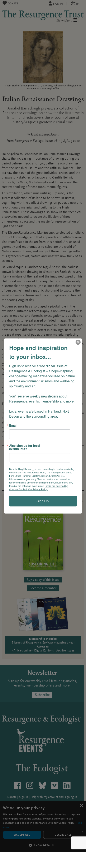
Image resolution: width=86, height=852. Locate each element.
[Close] (78, 342)
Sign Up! (43, 501)
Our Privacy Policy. (38, 489)
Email (13, 425)
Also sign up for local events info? (24, 447)
